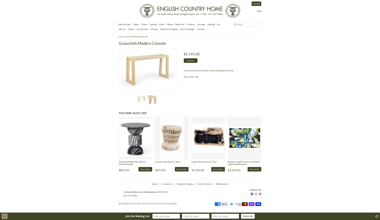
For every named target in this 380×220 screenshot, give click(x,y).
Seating (153, 24)
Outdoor (191, 24)
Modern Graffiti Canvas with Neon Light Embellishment (244, 162)
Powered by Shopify (169, 204)
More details (145, 169)
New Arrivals (125, 24)
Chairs (144, 24)
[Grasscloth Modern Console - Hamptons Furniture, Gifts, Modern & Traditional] (141, 98)
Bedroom (179, 24)
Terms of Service (204, 184)
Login (259, 11)
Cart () (256, 4)
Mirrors (122, 29)
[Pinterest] (260, 194)
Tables (136, 24)
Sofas (161, 24)
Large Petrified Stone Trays (204, 161)
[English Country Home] (190, 11)
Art (218, 24)
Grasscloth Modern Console (136, 36)
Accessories (142, 29)
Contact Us (167, 184)
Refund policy (222, 184)
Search (155, 184)
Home (121, 36)
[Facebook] (252, 194)
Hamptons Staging (169, 29)
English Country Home (132, 204)
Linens (131, 29)
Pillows (170, 24)
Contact (201, 29)
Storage (201, 24)
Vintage (154, 29)
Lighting (211, 24)
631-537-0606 (130, 195)
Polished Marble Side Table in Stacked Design (132, 162)
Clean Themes (155, 204)
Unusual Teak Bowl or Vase (167, 161)
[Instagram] (256, 194)
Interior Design (187, 29)
